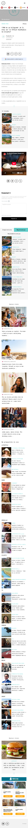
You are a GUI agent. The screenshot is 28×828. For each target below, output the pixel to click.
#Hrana (24, 23)
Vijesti (12, 7)
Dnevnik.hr (5, 7)
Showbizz (23, 7)
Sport (17, 7)
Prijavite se (14, 218)
